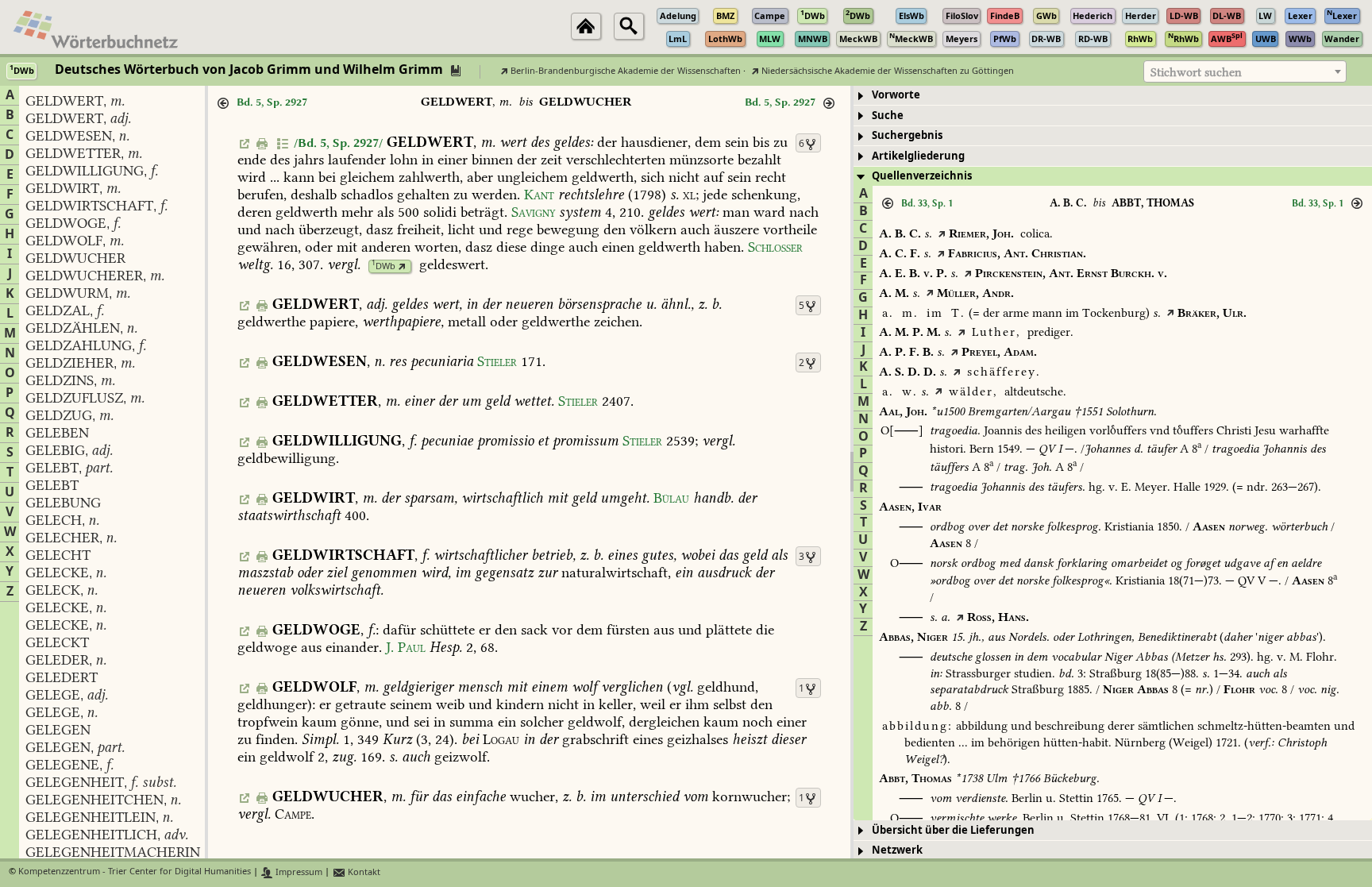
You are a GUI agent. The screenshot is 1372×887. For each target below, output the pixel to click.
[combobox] (1245, 71)
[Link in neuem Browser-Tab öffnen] (402, 266)
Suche (888, 115)
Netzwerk (897, 850)
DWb (383, 266)
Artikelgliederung (918, 156)
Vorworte (896, 94)
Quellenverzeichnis (922, 175)
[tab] (1113, 96)
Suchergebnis (907, 135)
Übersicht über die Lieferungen (953, 830)
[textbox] (1245, 72)
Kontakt (362, 872)
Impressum (297, 872)
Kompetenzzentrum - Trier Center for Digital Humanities (134, 872)
